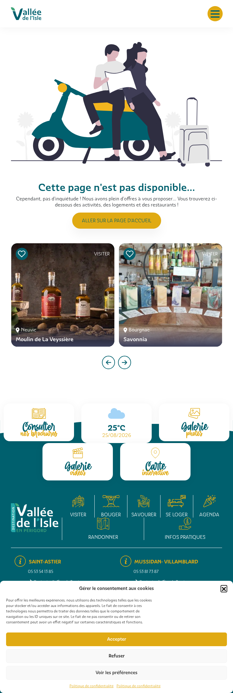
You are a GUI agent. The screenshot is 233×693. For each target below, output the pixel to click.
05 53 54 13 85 (40, 571)
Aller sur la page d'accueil (116, 220)
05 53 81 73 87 (146, 571)
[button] (224, 588)
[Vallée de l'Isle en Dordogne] (26, 13)
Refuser (117, 656)
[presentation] (108, 362)
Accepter (116, 639)
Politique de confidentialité (91, 686)
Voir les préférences (116, 672)
